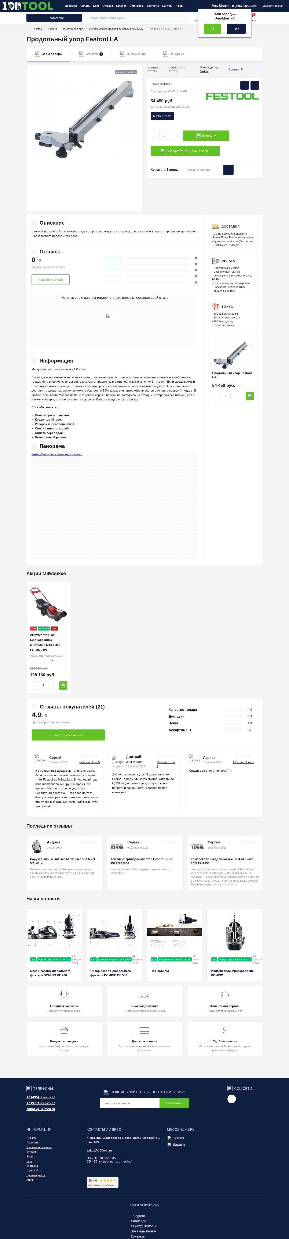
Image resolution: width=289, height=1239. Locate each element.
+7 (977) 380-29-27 (40, 1103)
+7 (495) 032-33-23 (40, 1097)
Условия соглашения (39, 1147)
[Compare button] (254, 85)
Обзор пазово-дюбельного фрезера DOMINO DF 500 (110, 973)
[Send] (228, 170)
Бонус (227, 306)
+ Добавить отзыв (51, 279)
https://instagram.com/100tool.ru (231, 1099)
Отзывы (108, 5)
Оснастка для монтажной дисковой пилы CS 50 (115, 29)
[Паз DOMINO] (174, 929)
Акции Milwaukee (46, 573)
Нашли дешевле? (161, 83)
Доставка (71, 5)
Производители (35, 1175)
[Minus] (155, 136)
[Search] (183, 18)
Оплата (85, 5)
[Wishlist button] (244, 85)
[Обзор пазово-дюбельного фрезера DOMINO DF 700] (54, 929)
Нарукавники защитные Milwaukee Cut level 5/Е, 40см (62, 861)
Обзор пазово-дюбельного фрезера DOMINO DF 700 (50, 973)
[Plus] (173, 136)
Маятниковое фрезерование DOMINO (232, 973)
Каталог (121, 5)
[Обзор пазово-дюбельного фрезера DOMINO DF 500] (114, 929)
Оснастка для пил (72, 29)
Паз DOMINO (160, 970)
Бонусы (167, 5)
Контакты (153, 5)
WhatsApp (179, 1144)
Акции (179, 5)
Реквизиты (32, 1142)
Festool (38, 29)
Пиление (52, 29)
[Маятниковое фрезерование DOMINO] (235, 929)
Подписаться (174, 1103)
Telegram (178, 1137)
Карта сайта (33, 1170)
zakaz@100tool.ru (40, 1109)
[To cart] (250, 396)
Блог (96, 5)
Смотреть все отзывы (68, 735)
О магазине (136, 5)
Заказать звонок (273, 5)
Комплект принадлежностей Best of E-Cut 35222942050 (141, 861)
